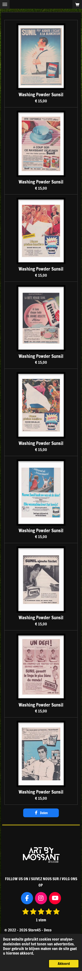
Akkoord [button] (64, 963)
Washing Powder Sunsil (41, 94)
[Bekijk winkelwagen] (77, 4)
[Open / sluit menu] (5, 4)
